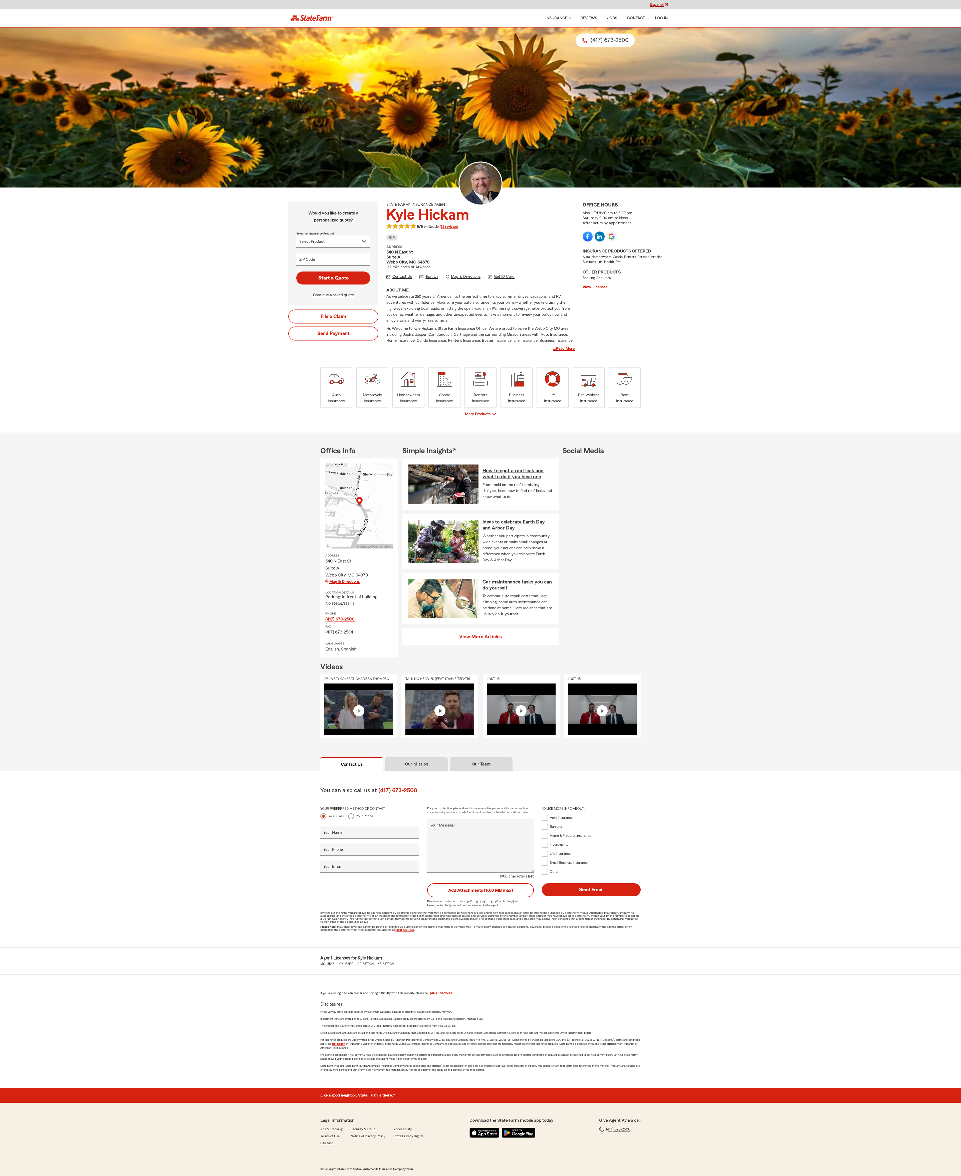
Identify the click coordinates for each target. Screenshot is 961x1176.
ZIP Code (307, 260)
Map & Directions (344, 582)
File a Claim (333, 316)
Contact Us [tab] (352, 764)
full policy (338, 1043)
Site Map (327, 1143)
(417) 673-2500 (340, 619)
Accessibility (402, 1129)
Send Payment (333, 333)
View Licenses (595, 287)
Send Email (591, 889)
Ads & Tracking (331, 1129)
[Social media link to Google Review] (612, 237)
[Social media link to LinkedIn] (600, 237)
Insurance (556, 18)
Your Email (336, 816)
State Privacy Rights (408, 1136)
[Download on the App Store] (484, 1133)
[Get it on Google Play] (518, 1133)
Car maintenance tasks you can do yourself (517, 585)
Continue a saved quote (333, 295)
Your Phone (364, 816)
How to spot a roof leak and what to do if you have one (513, 473)
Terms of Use (330, 1136)
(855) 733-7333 (404, 929)
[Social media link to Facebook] (588, 237)
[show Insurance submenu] (569, 18)
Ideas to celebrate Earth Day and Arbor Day (514, 525)
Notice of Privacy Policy (368, 1136)
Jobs (612, 18)
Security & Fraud (363, 1129)
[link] (311, 18)
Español (657, 4)
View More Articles (480, 636)
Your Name (332, 832)
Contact (636, 18)
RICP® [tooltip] (391, 237)
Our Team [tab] (481, 764)
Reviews (588, 18)
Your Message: (442, 825)
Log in (661, 18)
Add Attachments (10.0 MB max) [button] (480, 890)
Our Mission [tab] (416, 764)
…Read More (564, 348)
